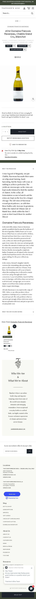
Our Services (7, 540)
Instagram (6, 549)
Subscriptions (8, 509)
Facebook (6, 552)
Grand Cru (24, 42)
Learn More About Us (18, 429)
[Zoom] (33, 99)
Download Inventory (10, 524)
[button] (12, 494)
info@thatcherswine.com (9, 474)
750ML (31, 42)
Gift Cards (6, 515)
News (4, 543)
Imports (5, 512)
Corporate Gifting (9, 521)
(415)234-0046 (7, 477)
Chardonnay (13, 40)
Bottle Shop (7, 506)
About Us (6, 534)
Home (16, 21)
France (5, 40)
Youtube (6, 555)
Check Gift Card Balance (11, 518)
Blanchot (7, 42)
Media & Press (7, 546)
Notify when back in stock (18, 138)
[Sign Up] (29, 451)
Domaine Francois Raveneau (18, 26)
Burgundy (22, 40)
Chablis (30, 40)
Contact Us (7, 537)
